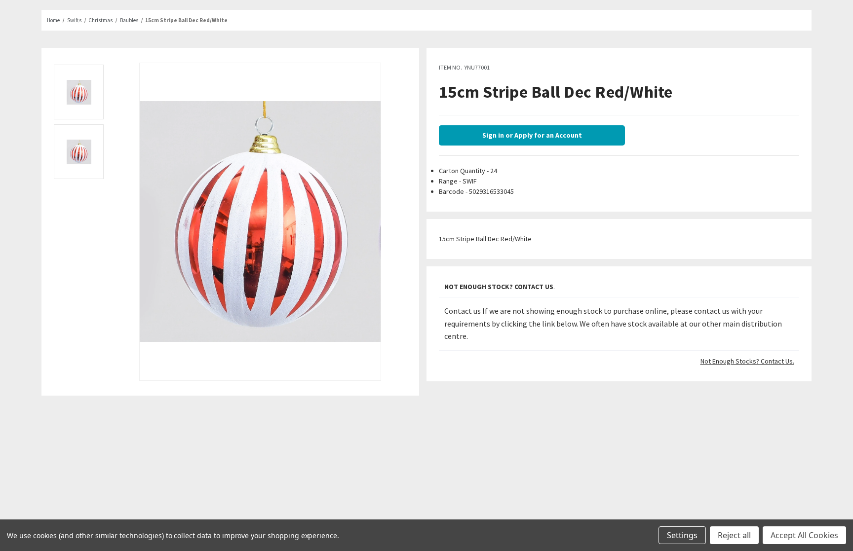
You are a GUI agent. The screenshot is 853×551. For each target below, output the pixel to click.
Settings (682, 535)
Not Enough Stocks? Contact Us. (747, 361)
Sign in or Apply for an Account (532, 135)
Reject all (734, 535)
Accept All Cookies (804, 535)
